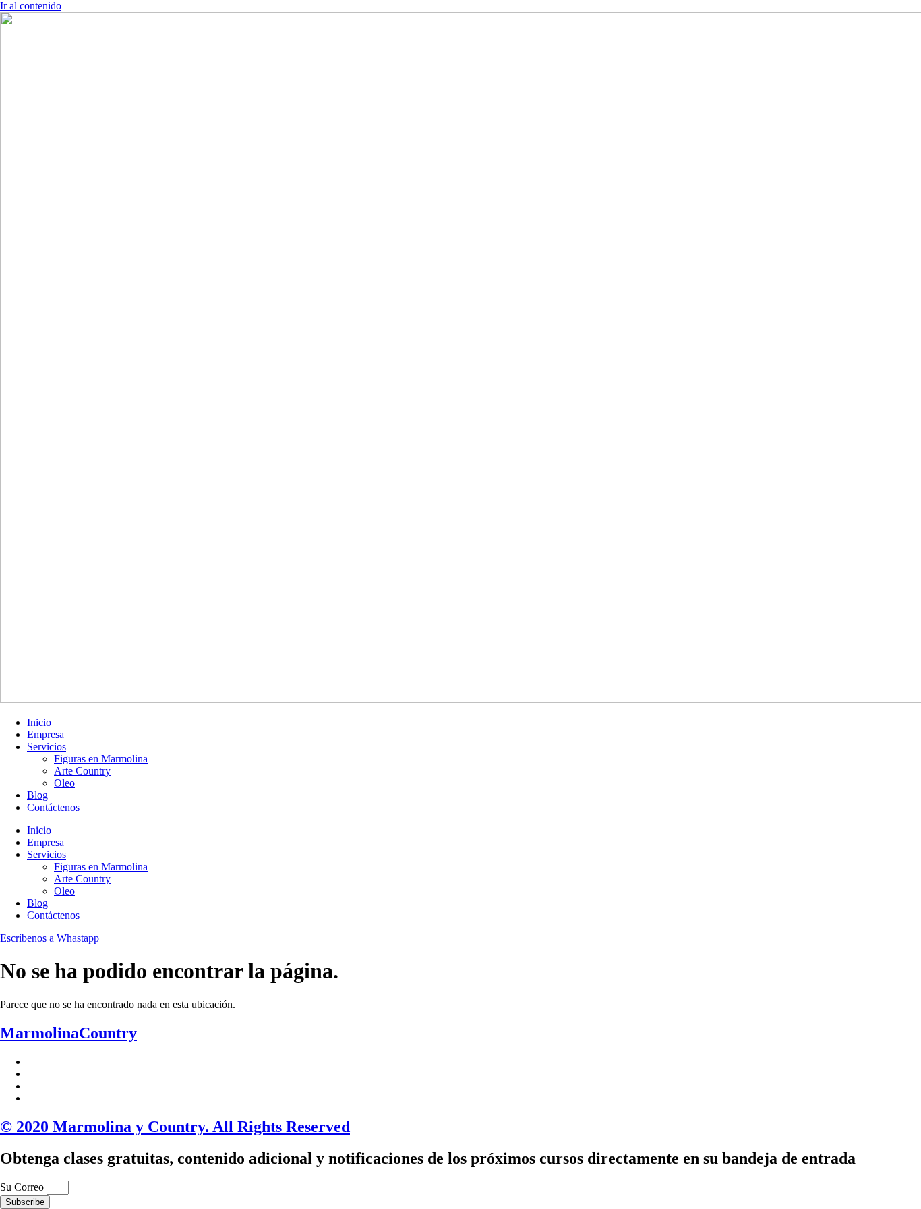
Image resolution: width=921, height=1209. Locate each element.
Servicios (46, 746)
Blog (37, 795)
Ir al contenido (30, 5)
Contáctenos (53, 807)
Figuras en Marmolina (101, 758)
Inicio (39, 722)
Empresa (45, 734)
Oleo (64, 783)
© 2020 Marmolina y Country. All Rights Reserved (175, 1126)
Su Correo (23, 1187)
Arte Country (82, 771)
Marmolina (68, 1033)
